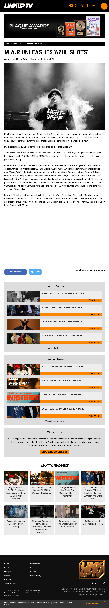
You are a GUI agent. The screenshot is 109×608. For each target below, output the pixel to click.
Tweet (37, 272)
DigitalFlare (36, 590)
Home (8, 44)
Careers (33, 568)
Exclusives (8, 580)
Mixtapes (7, 572)
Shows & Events (10, 584)
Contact (33, 572)
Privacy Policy (35, 576)
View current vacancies (54, 452)
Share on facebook (17, 272)
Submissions (35, 564)
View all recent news (54, 421)
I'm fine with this (92, 604)
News (15, 44)
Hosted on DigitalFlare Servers (14, 593)
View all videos (54, 348)
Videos (7, 576)
